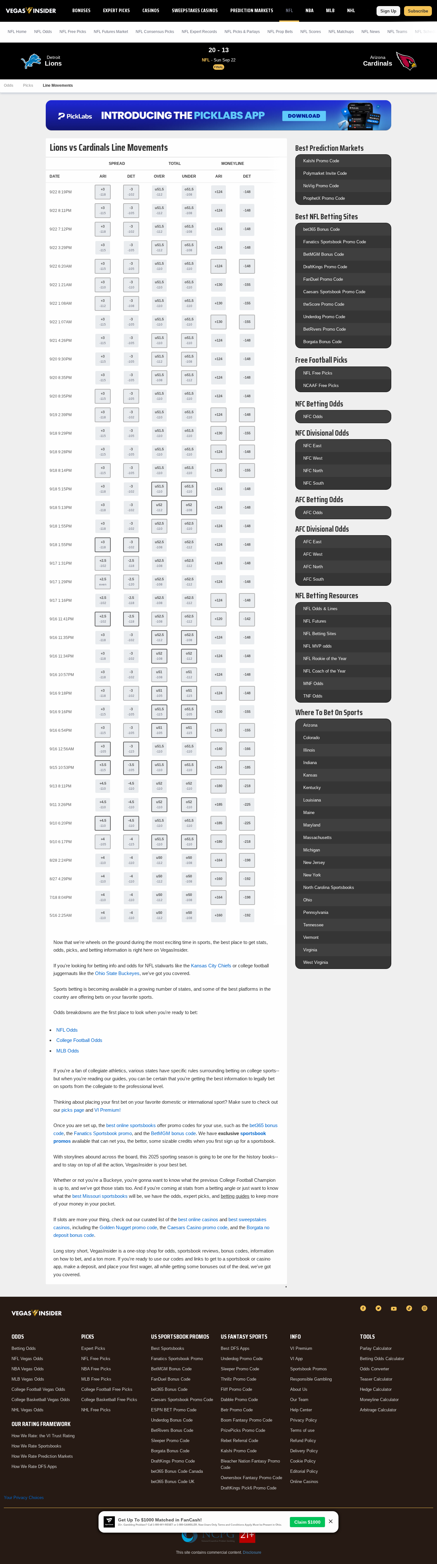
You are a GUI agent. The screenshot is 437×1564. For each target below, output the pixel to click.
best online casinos (198, 1219)
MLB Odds (67, 1050)
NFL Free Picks (317, 373)
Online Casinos (304, 1481)
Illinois (309, 750)
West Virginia (315, 962)
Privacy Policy (303, 1420)
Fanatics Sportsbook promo (103, 1133)
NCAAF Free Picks (321, 385)
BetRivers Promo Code (324, 329)
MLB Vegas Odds (28, 1379)
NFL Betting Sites (319, 633)
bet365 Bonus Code (321, 229)
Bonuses (81, 10)
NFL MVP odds (317, 646)
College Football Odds (79, 1040)
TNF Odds (312, 696)
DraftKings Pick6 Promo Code (248, 1488)
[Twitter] (379, 1308)
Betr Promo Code (237, 1409)
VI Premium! (107, 1110)
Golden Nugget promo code (128, 1227)
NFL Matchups (341, 31)
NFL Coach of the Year (324, 671)
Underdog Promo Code (324, 316)
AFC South (313, 579)
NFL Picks (73, 31)
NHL (351, 10)
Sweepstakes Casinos (195, 10)
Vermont (311, 937)
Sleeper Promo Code (170, 1440)
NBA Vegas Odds (28, 1368)
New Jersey (314, 862)
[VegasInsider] (38, 1314)
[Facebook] (364, 1308)
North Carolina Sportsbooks (328, 887)
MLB (330, 10)
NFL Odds (43, 31)
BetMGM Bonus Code (323, 254)
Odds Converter (374, 1368)
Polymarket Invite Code (325, 173)
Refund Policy (303, 1440)
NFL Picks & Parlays (242, 31)
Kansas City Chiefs (211, 965)
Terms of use (302, 1430)
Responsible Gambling (311, 1379)
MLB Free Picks (96, 1379)
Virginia (310, 949)
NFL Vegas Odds (27, 1358)
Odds (8, 85)
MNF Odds (313, 683)
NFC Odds (313, 416)
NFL (289, 10)
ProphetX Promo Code (324, 198)
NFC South (313, 483)
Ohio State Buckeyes (117, 973)
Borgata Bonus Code (322, 341)
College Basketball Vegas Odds (41, 1399)
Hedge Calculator (376, 1389)
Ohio (307, 900)
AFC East (312, 541)
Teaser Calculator (376, 1379)
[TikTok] (410, 1308)
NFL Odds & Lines (320, 608)
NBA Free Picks (96, 1368)
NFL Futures (314, 621)
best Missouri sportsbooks (100, 1196)
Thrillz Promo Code (238, 1379)
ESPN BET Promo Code (173, 1409)
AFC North (313, 566)
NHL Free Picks (96, 1409)
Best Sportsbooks (167, 1348)
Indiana (310, 762)
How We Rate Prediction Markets (42, 1456)
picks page (72, 1110)
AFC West (312, 554)
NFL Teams (397, 31)
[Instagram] (425, 1308)
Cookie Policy (303, 1461)
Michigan (311, 850)
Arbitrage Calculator (378, 1409)
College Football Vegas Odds (38, 1389)
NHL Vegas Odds (28, 1409)
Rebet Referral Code (239, 1440)
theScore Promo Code (323, 304)
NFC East (312, 445)
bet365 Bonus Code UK (173, 1481)
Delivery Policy (304, 1450)
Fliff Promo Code (236, 1389)
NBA (310, 10)
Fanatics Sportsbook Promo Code (334, 241)
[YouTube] (395, 1308)
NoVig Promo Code (321, 185)
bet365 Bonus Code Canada (177, 1471)
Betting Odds (24, 1348)
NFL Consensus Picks (155, 31)
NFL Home (17, 31)
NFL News (371, 31)
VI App (296, 1358)
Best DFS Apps (235, 1348)
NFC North (313, 470)
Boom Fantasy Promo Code (246, 1420)
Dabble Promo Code (239, 1399)
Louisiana (312, 800)
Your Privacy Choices (24, 1497)
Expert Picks (116, 10)
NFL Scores (310, 31)
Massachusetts (317, 837)
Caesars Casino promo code (197, 1227)
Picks (28, 85)
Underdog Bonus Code (172, 1420)
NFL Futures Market (111, 31)
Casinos (150, 10)
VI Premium (301, 1348)
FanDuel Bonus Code (170, 1379)
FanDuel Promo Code (323, 279)
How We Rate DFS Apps (34, 1466)
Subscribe (418, 11)
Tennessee (313, 925)
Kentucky (312, 787)
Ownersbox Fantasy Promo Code (251, 1477)
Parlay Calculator (376, 1348)
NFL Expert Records (199, 31)
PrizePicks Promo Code (243, 1430)
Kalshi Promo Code (321, 160)
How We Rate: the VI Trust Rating (43, 1435)
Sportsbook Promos (308, 1368)
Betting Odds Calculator (382, 1358)
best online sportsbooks (131, 1125)
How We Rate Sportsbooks (36, 1446)
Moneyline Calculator (379, 1399)
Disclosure (252, 1552)
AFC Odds (313, 512)
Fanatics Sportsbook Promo (177, 1358)
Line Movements (58, 85)
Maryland (311, 825)
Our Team (299, 1399)
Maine (308, 812)
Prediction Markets (251, 10)
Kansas (310, 775)
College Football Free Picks (106, 1389)
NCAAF (374, 10)
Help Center (301, 1409)
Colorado (311, 737)
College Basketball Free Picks (109, 1399)
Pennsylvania (315, 912)
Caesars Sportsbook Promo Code (334, 291)
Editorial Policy (304, 1471)
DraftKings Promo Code (325, 266)
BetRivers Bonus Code (172, 1430)
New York (312, 875)
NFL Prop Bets (280, 31)
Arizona (310, 725)
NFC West (312, 458)
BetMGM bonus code (173, 1133)
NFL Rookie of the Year (324, 658)
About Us (298, 1389)
